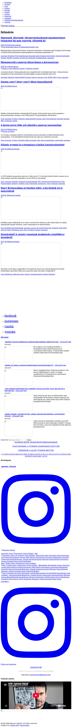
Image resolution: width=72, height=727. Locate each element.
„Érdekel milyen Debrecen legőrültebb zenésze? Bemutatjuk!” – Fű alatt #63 (37, 342)
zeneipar (7, 18)
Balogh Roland (14, 149)
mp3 (26, 184)
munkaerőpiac (41, 58)
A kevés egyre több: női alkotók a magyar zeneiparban (31, 125)
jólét (44, 119)
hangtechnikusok (62, 56)
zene (59, 77)
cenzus (33, 228)
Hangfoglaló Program (23, 77)
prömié (7, 8)
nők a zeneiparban (47, 140)
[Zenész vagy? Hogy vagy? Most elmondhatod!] (31, 110)
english (7, 22)
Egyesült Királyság (44, 228)
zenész (14, 121)
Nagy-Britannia (13, 230)
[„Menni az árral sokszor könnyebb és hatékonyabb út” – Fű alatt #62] (18, 378)
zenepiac (61, 184)
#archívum (36, 667)
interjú (7, 12)
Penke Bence (13, 67)
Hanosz (3, 58)
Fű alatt (7, 4)
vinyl (48, 184)
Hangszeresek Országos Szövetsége (42, 56)
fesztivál (7, 16)
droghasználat (36, 274)
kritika (7, 10)
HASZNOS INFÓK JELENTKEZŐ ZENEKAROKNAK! (36, 442)
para (21, 230)
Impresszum (24, 725)
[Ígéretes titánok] (7, 26)
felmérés (11, 56)
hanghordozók (31, 182)
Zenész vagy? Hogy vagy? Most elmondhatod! (26, 81)
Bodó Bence (13, 86)
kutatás (16, 58)
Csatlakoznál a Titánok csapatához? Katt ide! (36, 446)
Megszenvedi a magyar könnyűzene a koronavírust (29, 62)
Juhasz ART (14, 725)
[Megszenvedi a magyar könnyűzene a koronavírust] (20, 68)
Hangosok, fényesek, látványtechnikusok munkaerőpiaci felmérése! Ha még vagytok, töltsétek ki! (33, 39)
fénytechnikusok (21, 56)
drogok (45, 274)
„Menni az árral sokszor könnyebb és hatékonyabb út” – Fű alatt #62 (35, 365)
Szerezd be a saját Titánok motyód (36, 450)
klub (61, 228)
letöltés (22, 184)
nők (38, 140)
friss (6, 6)
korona (34, 77)
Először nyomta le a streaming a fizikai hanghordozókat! (32, 144)
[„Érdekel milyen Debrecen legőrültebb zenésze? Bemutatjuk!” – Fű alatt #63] (18, 354)
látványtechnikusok (27, 58)
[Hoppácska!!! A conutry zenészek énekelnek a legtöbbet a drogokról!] (31, 265)
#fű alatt (4, 337)
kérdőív (10, 58)
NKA (55, 77)
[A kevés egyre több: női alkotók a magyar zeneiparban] (7, 131)
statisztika (59, 140)
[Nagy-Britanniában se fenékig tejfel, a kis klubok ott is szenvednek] (31, 219)
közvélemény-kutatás (54, 119)
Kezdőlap (7, 2)
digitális (15, 182)
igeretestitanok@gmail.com (40, 675)
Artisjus (15, 119)
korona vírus (42, 77)
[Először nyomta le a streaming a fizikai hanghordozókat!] (31, 173)
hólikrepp (8, 274)
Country (27, 274)
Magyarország (31, 140)
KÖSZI (50, 77)
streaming (42, 184)
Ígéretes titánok (15, 45)
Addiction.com (18, 274)
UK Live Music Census (32, 230)
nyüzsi (7, 14)
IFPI (39, 182)
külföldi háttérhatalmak (13, 20)
